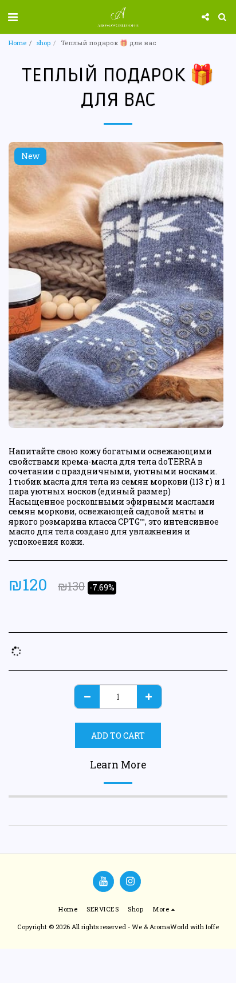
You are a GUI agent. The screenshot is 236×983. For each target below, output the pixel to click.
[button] (12, 16)
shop (43, 42)
